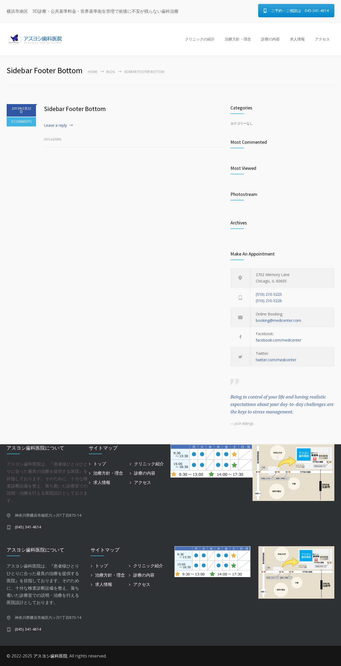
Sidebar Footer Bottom (75, 109)
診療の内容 (270, 39)
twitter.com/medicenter (276, 359)
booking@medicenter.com (278, 320)
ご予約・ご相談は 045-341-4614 (300, 10)
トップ (99, 464)
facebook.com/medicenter (278, 340)
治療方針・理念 (238, 39)
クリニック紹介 (149, 464)
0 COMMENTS (21, 121)
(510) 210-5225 (269, 294)
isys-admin (52, 139)
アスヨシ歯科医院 (50, 656)
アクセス (322, 39)
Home (92, 71)
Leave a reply (55, 125)
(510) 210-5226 (269, 300)
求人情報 (297, 39)
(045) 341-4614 (28, 526)
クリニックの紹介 (200, 39)
